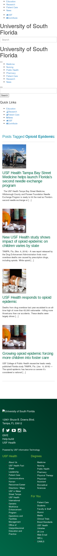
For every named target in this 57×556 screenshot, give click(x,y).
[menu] (1, 61)
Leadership (14, 471)
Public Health (12, 69)
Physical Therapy (45, 475)
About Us (13, 462)
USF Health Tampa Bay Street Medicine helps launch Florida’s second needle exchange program (27, 179)
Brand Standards (45, 521)
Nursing (9, 67)
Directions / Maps (17, 487)
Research (10, 4)
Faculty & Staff (44, 508)
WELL (40, 538)
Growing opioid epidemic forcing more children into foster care (27, 355)
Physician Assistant (41, 480)
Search (4, 95)
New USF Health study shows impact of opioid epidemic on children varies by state (26, 241)
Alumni (40, 512)
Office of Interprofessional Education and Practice (16, 529)
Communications (16, 478)
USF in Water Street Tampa (15, 493)
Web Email (42, 534)
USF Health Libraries (42, 527)
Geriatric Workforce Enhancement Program (15, 508)
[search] (1, 87)
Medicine (10, 63)
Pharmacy (11, 72)
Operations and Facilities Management (16, 518)
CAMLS (40, 541)
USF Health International (14, 499)
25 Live (40, 531)
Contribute (12, 17)
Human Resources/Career (17, 483)
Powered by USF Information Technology (21, 449)
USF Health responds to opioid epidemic (26, 299)
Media (40, 515)
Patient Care (12, 7)
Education (11, 108)
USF (10, 14)
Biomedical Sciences (42, 486)
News (8, 10)
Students (41, 505)
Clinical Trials (43, 518)
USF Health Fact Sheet (16, 467)
